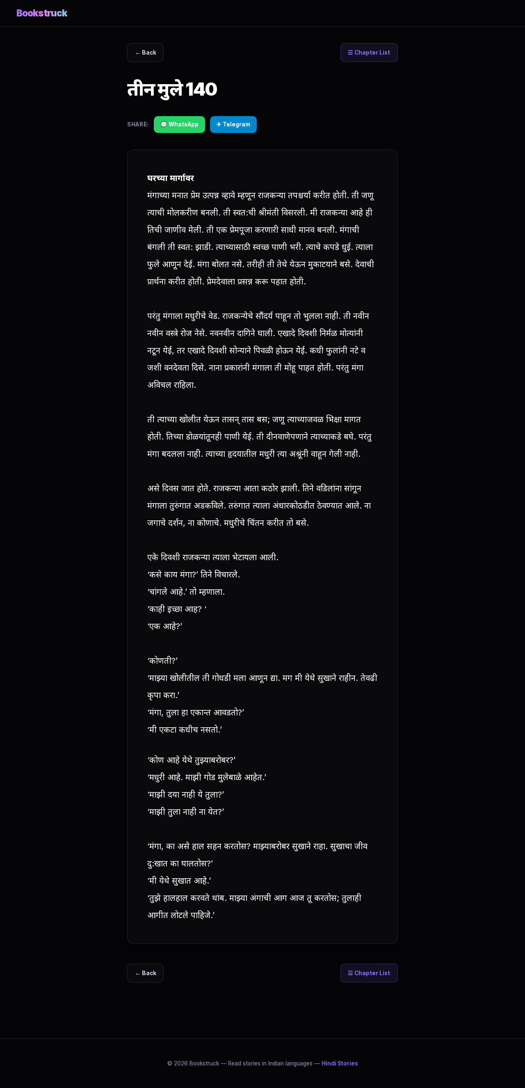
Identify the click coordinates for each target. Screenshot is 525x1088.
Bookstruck (41, 12)
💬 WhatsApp (179, 124)
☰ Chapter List (369, 52)
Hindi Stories (340, 1063)
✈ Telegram (233, 124)
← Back (145, 52)
